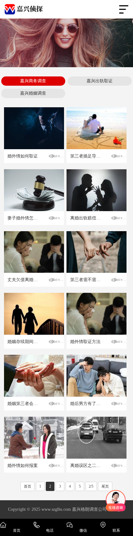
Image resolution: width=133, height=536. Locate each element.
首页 (27, 486)
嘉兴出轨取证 (100, 81)
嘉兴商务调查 (33, 81)
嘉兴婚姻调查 (33, 93)
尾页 (105, 486)
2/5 (91, 486)
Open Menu (123, 9)
